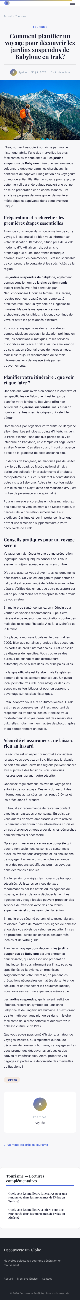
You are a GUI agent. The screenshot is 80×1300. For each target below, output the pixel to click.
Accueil (8, 16)
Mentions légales (27, 1278)
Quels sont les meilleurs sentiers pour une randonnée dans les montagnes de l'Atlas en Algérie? (36, 1213)
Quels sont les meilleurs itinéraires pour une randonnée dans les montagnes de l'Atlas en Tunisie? (37, 1197)
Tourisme (20, 16)
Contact (47, 1278)
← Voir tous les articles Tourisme (26, 1145)
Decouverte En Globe (22, 1249)
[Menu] (72, 3)
